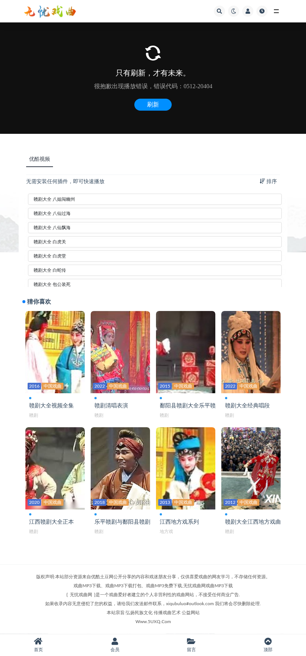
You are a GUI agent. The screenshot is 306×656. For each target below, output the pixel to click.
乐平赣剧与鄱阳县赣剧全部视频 (133, 522)
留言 (191, 649)
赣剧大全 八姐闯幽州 (54, 199)
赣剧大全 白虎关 (50, 242)
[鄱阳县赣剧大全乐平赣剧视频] (185, 352)
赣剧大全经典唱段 (247, 406)
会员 (114, 649)
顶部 (267, 649)
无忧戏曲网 (81, 594)
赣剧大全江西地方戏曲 (253, 522)
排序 (271, 181)
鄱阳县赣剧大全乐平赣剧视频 (196, 406)
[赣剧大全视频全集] (55, 352)
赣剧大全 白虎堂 (50, 256)
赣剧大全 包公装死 (52, 284)
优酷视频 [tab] (39, 159)
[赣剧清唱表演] (120, 352)
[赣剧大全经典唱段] (251, 352)
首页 (38, 649)
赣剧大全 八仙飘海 (52, 227)
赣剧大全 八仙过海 (52, 213)
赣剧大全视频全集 (51, 406)
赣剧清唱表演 (111, 406)
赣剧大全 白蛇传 (50, 270)
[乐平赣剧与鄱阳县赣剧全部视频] (120, 468)
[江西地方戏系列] (185, 468)
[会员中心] (247, 11)
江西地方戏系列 (179, 522)
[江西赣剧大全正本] (55, 468)
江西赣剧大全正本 (51, 522)
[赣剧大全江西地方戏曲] (251, 468)
